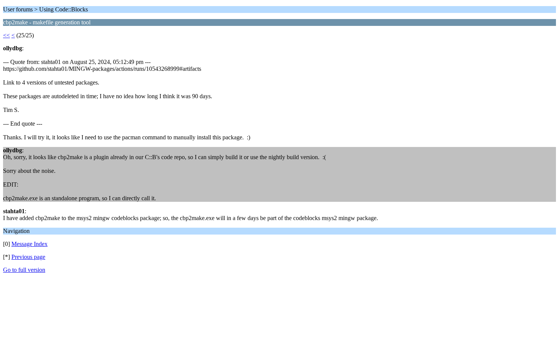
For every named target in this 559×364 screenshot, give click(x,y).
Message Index (29, 244)
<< (6, 35)
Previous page (28, 257)
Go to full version (24, 270)
